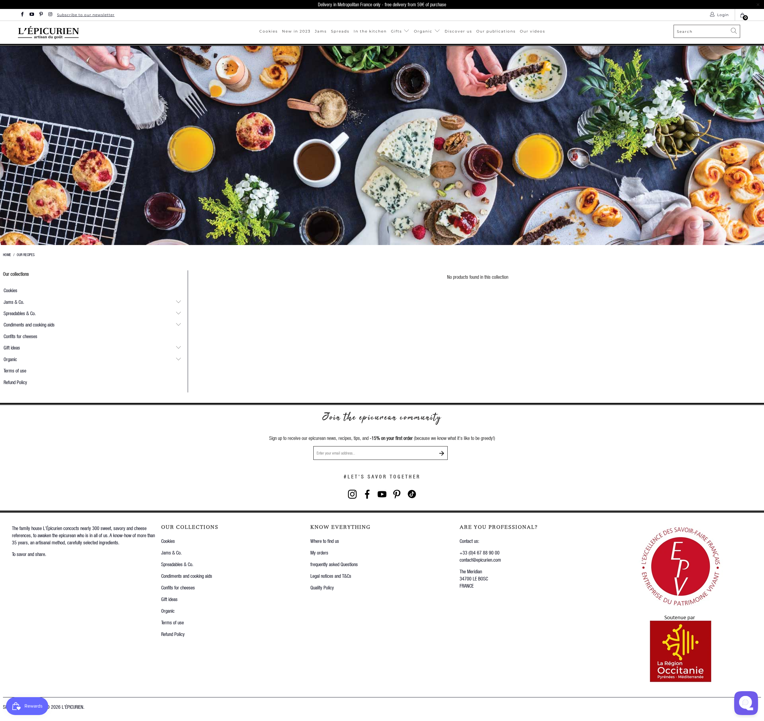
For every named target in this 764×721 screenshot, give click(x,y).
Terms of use (15, 370)
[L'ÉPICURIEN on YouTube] (31, 15)
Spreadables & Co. (20, 313)
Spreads (340, 31)
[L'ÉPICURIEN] (75, 32)
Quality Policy (322, 587)
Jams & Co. (14, 302)
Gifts (397, 31)
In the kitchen (370, 31)
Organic (424, 31)
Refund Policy (15, 382)
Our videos (532, 31)
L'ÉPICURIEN (72, 707)
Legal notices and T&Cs (330, 576)
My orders (319, 552)
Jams (321, 31)
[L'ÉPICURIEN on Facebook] (21, 15)
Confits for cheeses (20, 336)
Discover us (458, 31)
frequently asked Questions (334, 564)
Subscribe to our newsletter (86, 15)
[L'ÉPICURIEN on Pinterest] (40, 15)
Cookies (268, 31)
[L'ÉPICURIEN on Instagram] (50, 15)
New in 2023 (296, 31)
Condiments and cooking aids (29, 324)
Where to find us (324, 541)
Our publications (496, 31)
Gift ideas (12, 347)
